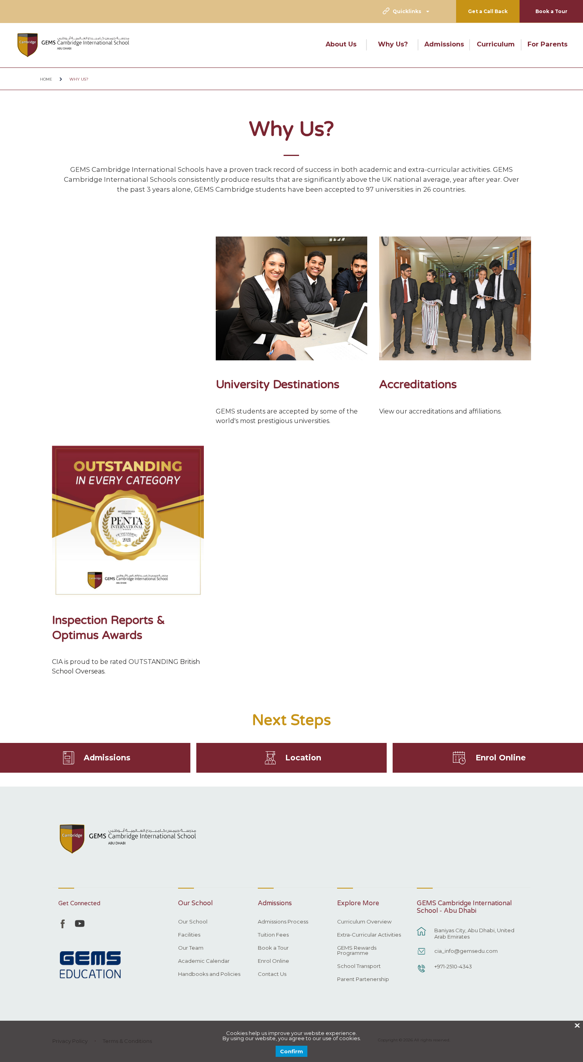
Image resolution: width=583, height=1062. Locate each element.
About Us (341, 44)
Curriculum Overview (364, 922)
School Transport (359, 966)
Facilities (189, 935)
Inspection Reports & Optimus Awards (108, 627)
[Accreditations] (455, 298)
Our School (192, 922)
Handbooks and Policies (209, 974)
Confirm (291, 1051)
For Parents (547, 44)
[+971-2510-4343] (421, 972)
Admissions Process (283, 922)
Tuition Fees (273, 935)
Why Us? (393, 44)
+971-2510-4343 (453, 966)
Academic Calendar (204, 961)
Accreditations (418, 384)
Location (303, 757)
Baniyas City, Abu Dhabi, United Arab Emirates (474, 933)
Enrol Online (501, 757)
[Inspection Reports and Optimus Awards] (128, 522)
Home (46, 79)
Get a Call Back (488, 11)
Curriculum (496, 44)
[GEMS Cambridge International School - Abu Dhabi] (73, 45)
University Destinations (277, 384)
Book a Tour (551, 11)
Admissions (444, 44)
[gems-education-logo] (90, 965)
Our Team (190, 948)
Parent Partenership (363, 979)
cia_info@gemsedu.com (466, 951)
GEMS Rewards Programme (356, 950)
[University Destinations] (292, 298)
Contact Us (272, 974)
